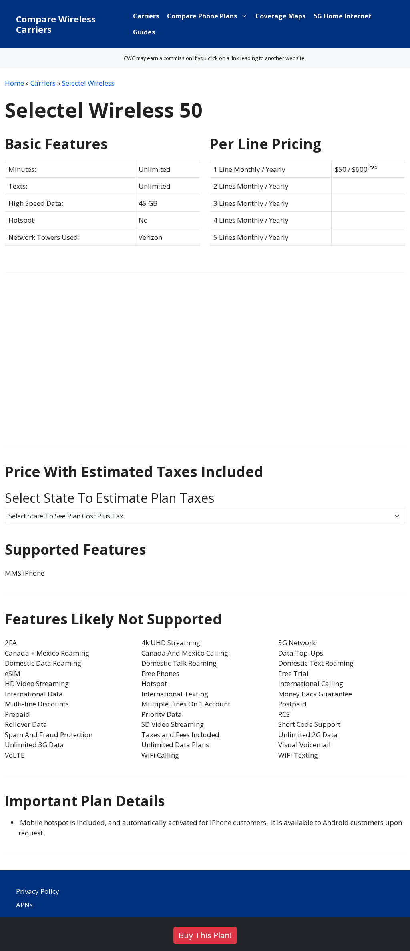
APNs (24, 904)
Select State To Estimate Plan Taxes (109, 497)
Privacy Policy (37, 891)
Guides (144, 32)
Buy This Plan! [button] (205, 935)
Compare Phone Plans (202, 16)
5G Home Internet (343, 16)
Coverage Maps (280, 16)
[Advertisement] (205, 365)
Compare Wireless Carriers (56, 24)
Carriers (146, 16)
